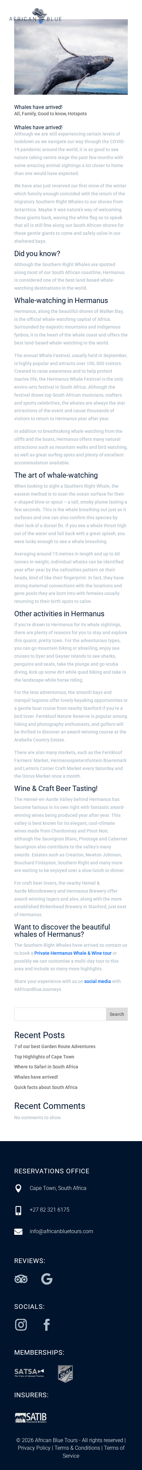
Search (117, 1014)
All (17, 113)
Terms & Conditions (76, 1448)
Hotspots (77, 113)
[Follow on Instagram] (20, 1324)
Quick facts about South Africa (46, 1087)
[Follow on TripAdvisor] (20, 1279)
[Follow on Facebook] (46, 1324)
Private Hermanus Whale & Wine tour (73, 953)
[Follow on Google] (46, 1279)
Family (29, 113)
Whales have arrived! (38, 107)
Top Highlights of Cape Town (44, 1056)
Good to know (52, 113)
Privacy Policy (34, 1448)
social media (97, 981)
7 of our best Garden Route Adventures (54, 1046)
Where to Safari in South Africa (46, 1066)
